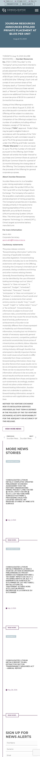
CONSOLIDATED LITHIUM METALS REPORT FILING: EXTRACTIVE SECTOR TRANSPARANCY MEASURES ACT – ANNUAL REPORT (20, 664)
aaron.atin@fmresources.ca (14, 240)
